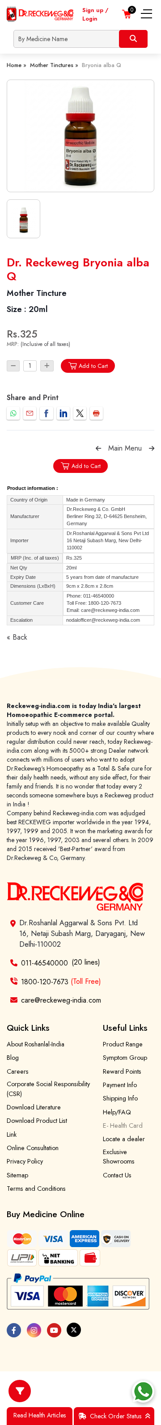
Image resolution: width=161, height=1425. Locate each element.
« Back (17, 637)
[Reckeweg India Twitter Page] (74, 1330)
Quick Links (28, 1027)
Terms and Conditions (36, 1188)
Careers (18, 1071)
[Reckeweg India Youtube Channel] (54, 1330)
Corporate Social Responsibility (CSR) (48, 1088)
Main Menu (125, 448)
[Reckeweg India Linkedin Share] (63, 413)
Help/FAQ (117, 1112)
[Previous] (98, 448)
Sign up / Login (95, 14)
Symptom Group (125, 1057)
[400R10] (80, 136)
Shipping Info (120, 1098)
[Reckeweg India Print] (96, 413)
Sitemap (17, 1175)
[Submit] (133, 39)
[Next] (151, 448)
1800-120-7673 (61, 981)
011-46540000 (44, 963)
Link (12, 1134)
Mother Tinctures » (54, 65)
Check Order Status (115, 1416)
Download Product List (37, 1120)
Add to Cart (93, 366)
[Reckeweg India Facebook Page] (14, 1330)
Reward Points (122, 1071)
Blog (13, 1057)
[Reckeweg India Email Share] (29, 413)
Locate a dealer (124, 1138)
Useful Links (125, 1027)
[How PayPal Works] (78, 1291)
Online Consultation (33, 1147)
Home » (16, 65)
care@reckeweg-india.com (61, 1000)
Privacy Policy (25, 1161)
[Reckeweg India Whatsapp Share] (13, 413)
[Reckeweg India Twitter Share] (79, 413)
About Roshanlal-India (35, 1044)
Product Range (123, 1044)
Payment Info (120, 1084)
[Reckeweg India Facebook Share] (46, 413)
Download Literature (34, 1107)
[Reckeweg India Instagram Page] (34, 1330)
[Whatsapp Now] (143, 1391)
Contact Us (117, 1175)
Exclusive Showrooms (119, 1156)
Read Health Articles (39, 1415)
